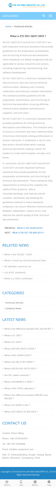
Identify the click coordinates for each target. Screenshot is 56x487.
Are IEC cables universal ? (17, 375)
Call (21, 484)
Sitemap (36, 474)
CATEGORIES (10, 16)
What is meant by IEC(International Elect (25, 260)
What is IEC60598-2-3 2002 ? (19, 382)
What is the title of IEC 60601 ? (19, 362)
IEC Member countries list (17, 266)
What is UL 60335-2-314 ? (17, 405)
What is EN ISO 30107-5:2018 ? (20, 348)
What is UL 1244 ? (13, 342)
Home (8, 26)
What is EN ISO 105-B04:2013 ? (28, 232)
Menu (35, 484)
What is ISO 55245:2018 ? (30, 227)
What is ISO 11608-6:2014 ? (18, 355)
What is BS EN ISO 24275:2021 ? (20, 368)
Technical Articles (14, 302)
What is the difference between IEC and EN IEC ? (28, 329)
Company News (13, 308)
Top (49, 484)
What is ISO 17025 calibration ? (19, 388)
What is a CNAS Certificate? (18, 278)
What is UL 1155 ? (13, 335)
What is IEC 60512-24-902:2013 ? (21, 411)
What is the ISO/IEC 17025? (18, 254)
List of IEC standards (15, 272)
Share (7, 484)
